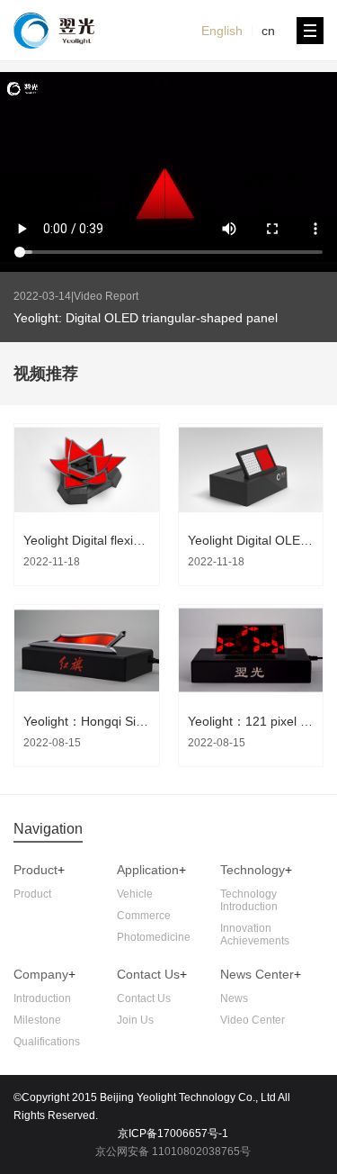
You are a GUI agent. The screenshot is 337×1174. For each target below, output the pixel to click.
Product (35, 869)
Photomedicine (154, 937)
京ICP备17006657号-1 (173, 1133)
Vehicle (135, 894)
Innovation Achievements (254, 934)
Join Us (135, 1020)
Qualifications (46, 1041)
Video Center (252, 1020)
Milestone (37, 1020)
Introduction (42, 998)
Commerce (144, 915)
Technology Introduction (249, 900)
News (234, 998)
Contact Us (144, 998)
